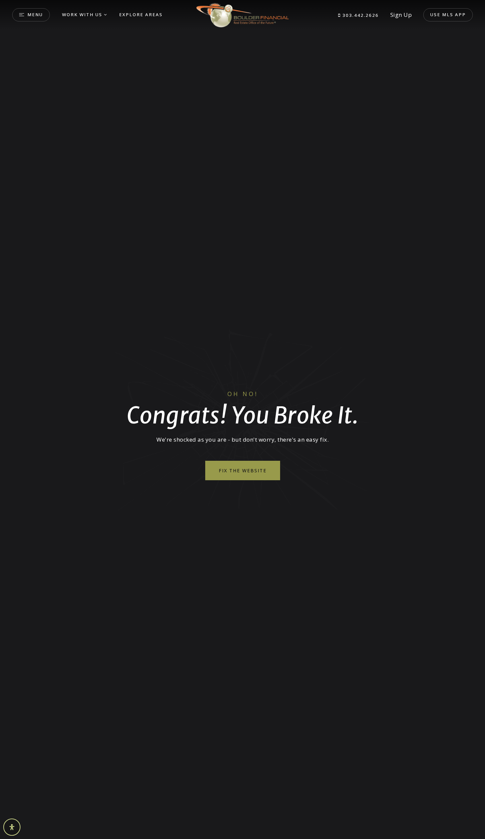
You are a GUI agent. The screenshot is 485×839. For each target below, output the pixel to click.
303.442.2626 (360, 15)
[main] (242, 419)
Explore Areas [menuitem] (141, 14)
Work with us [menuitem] (82, 14)
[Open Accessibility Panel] (11, 827)
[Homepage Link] (242, 14)
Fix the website (243, 470)
